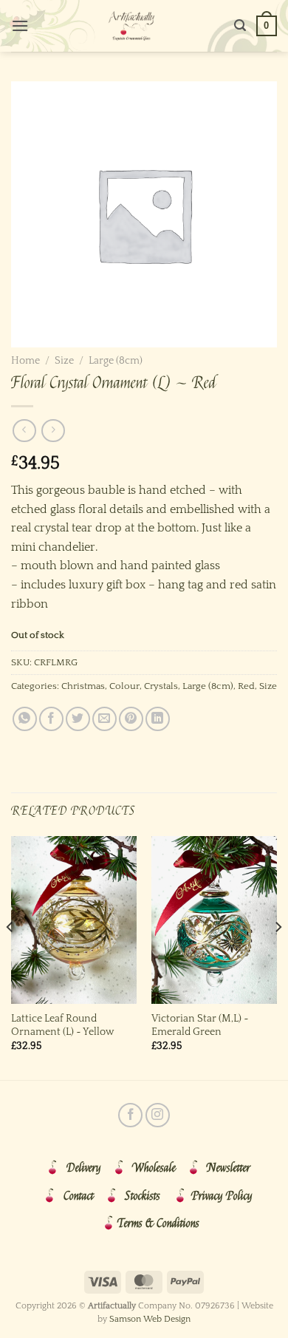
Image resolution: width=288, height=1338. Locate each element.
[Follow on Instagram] (157, 1115)
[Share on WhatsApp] (25, 719)
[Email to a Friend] (104, 719)
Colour (124, 686)
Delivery (83, 1168)
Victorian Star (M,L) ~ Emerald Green (200, 1025)
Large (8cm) (116, 361)
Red (246, 686)
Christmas (83, 686)
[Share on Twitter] (78, 719)
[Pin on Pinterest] (131, 719)
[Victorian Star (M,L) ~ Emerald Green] (214, 920)
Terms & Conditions (158, 1223)
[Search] (240, 25)
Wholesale (154, 1168)
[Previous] (10, 957)
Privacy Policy (222, 1196)
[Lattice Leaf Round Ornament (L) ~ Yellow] (74, 920)
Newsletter (228, 1168)
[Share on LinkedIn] (157, 719)
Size (64, 361)
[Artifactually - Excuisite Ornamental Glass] (131, 26)
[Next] (277, 957)
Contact (79, 1196)
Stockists (142, 1196)
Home (25, 361)
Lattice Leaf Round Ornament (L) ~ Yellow (62, 1025)
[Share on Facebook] (51, 719)
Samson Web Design (150, 1319)
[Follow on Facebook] (130, 1115)
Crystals (161, 686)
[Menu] (20, 25)
